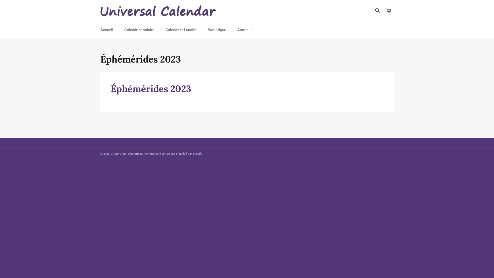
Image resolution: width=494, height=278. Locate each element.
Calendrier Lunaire (181, 30)
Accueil (106, 30)
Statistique (217, 30)
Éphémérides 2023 (151, 89)
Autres (243, 30)
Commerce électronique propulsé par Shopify (173, 153)
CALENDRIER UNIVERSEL (127, 153)
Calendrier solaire (139, 30)
